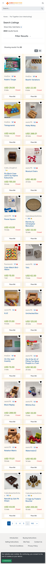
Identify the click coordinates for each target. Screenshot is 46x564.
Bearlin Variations (33, 80)
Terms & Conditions (16, 546)
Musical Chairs (32, 171)
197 (13, 76)
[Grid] (36, 50)
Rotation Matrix (10, 450)
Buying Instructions (29, 538)
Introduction (14, 538)
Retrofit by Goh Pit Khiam (11, 500)
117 (15, 264)
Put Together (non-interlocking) (21, 17)
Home (5, 17)
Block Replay (9, 405)
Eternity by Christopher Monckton (30, 224)
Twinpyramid (9, 125)
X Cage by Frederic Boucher (33, 500)
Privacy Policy (33, 546)
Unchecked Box (32, 313)
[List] (40, 50)
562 (29, 218)
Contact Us (38, 542)
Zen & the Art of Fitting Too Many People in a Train (32, 361)
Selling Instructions (12, 542)
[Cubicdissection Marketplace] (14, 3)
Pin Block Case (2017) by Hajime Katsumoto (11, 175)
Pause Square (9, 219)
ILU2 (6, 313)
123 (35, 122)
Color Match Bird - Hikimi (11, 268)
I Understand (7, 561)
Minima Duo (30, 405)
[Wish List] (19, 56)
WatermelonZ (31, 451)
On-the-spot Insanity (9, 360)
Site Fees (26, 542)
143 (32, 523)
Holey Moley (31, 125)
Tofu (27, 267)
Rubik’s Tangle (10, 79)
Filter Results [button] (22, 36)
